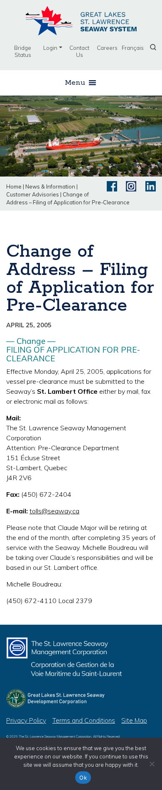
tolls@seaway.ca (54, 511)
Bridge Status (22, 51)
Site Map (134, 720)
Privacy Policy (26, 720)
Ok (83, 777)
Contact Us (79, 51)
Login (50, 47)
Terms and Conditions (83, 720)
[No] (151, 764)
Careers (107, 47)
